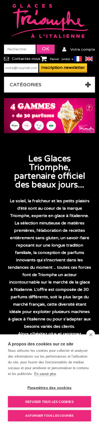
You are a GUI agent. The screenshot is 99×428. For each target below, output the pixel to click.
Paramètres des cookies (49, 388)
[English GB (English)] (90, 58)
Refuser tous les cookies (49, 402)
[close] (90, 334)
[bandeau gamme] (49, 115)
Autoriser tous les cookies (49, 415)
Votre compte (82, 49)
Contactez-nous (26, 58)
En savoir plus (45, 374)
